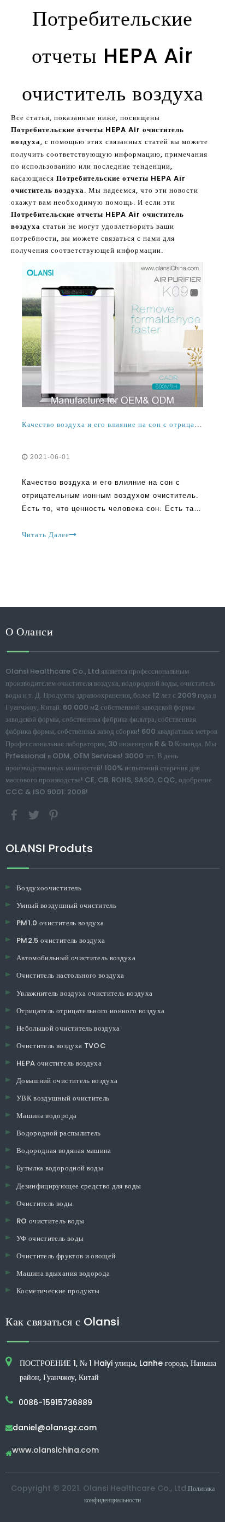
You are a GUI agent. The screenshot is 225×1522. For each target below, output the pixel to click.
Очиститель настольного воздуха (70, 975)
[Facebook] (15, 814)
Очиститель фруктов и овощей (65, 1256)
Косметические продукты (58, 1291)
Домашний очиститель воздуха (66, 1080)
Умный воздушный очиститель (66, 905)
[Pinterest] (53, 814)
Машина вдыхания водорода (63, 1273)
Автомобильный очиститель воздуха (75, 958)
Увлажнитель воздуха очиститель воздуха (84, 993)
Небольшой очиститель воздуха (68, 1028)
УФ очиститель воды (50, 1238)
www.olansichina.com (55, 1450)
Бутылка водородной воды (59, 1168)
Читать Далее (45, 535)
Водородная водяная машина (63, 1150)
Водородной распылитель (58, 1133)
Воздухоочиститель (48, 888)
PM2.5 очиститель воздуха (60, 940)
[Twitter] (35, 814)
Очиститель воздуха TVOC (61, 1046)
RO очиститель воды (50, 1221)
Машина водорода (46, 1115)
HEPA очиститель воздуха (59, 1063)
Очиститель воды (44, 1203)
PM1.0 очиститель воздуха (60, 923)
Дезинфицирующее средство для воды (78, 1186)
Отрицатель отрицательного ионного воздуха (90, 1011)
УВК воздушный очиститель (62, 1098)
